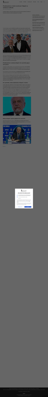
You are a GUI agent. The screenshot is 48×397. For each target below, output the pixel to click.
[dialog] (24, 198)
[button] (24, 198)
